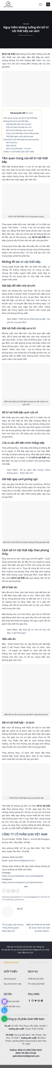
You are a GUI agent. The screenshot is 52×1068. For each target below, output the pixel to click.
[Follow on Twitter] (36, 1001)
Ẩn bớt (29, 113)
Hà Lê (33, 35)
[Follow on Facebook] (29, 1001)
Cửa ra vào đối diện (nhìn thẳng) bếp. (23, 133)
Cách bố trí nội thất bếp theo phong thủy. (21, 139)
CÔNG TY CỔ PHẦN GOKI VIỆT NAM (18, 151)
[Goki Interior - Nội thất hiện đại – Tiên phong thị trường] (8, 4)
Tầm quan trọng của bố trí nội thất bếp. (20, 117)
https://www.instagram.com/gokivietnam (22, 882)
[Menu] (40, 4)
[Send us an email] (39, 1001)
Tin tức (26, 24)
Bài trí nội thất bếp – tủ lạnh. (19, 148)
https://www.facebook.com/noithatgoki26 (22, 875)
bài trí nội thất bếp (28, 262)
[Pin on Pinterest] (13, 891)
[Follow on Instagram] (33, 1001)
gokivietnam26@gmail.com (21, 860)
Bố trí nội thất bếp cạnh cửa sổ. (20, 130)
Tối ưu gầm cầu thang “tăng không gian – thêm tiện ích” (12, 927)
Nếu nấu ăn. (11, 145)
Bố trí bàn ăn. (12, 142)
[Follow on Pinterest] (42, 1001)
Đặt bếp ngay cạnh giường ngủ (19, 136)
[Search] (48, 4)
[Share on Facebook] (4, 891)
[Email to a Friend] (8, 891)
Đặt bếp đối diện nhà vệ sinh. (19, 124)
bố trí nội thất (41, 897)
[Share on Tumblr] (18, 891)
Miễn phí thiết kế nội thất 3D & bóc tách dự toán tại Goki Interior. (38, 927)
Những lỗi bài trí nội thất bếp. (16, 121)
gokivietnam (19, 899)
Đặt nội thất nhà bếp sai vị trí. (19, 127)
